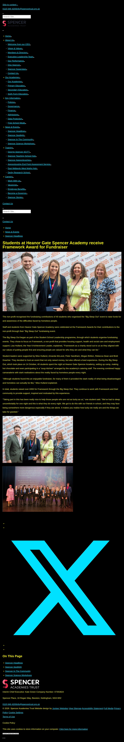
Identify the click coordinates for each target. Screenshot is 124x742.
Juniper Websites (60, 708)
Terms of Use (9, 717)
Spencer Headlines (14, 236)
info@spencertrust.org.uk (28, 9)
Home (8, 228)
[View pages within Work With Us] (20, 181)
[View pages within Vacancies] (17, 185)
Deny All (16, 733)
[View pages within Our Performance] (24, 61)
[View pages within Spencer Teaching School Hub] (36, 156)
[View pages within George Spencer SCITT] (30, 152)
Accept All (5, 733)
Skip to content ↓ (10, 4)
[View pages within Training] (13, 148)
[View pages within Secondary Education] (28, 90)
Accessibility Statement (92, 708)
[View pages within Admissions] (18, 115)
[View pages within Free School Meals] (25, 123)
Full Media (108, 708)
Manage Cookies (11, 733)
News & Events (12, 232)
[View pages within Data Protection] (22, 119)
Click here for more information (73, 729)
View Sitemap (75, 708)
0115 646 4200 (9, 9)
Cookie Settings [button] (16, 712)
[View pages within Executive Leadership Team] (33, 57)
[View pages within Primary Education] (25, 86)
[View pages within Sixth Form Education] (28, 94)
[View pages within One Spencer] (20, 65)
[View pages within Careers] (13, 177)
